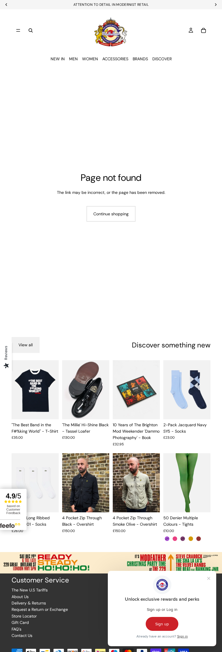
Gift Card (20, 622)
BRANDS (140, 58)
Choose (54, 410)
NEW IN (58, 58)
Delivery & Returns (29, 603)
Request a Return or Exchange (40, 609)
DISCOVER (162, 58)
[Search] (30, 30)
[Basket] (203, 30)
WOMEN (90, 58)
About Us (20, 596)
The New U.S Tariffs (30, 590)
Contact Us (22, 635)
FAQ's (16, 629)
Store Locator (24, 616)
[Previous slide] (18, 389)
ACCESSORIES (115, 58)
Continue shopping (111, 213)
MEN (73, 58)
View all (25, 344)
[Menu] (18, 30)
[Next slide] (52, 389)
